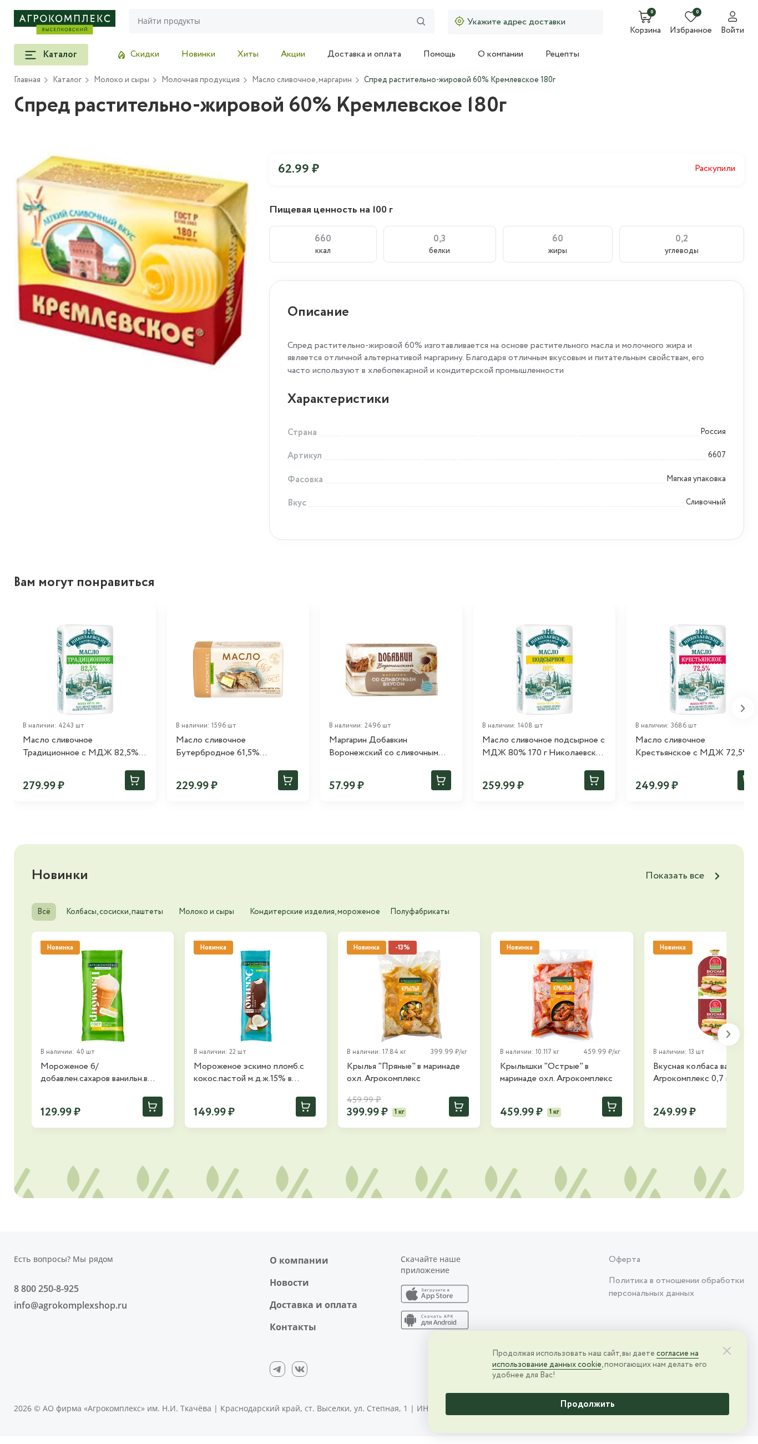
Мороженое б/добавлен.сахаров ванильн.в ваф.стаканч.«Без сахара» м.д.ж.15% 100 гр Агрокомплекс (101, 1073)
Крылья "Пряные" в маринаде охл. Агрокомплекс (403, 1073)
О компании (500, 54)
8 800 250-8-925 (46, 1289)
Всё (43, 911)
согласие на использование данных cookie (595, 1359)
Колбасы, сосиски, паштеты (114, 911)
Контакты (293, 1327)
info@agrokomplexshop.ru (70, 1305)
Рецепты (562, 54)
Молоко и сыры (206, 911)
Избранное (691, 31)
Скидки (144, 54)
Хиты (248, 54)
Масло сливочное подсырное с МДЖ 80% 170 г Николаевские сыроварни (543, 746)
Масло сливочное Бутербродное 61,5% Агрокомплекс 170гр (218, 746)
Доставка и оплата (364, 54)
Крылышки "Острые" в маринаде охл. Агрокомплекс (556, 1073)
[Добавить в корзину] (135, 780)
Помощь (439, 54)
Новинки (198, 54)
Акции (293, 54)
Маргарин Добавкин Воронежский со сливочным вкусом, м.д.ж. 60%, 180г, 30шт (387, 746)
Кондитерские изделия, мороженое (315, 911)
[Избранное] (142, 618)
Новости (289, 1282)
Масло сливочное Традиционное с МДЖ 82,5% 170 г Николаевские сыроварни (83, 746)
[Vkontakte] (299, 1369)
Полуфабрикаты (419, 911)
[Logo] (64, 22)
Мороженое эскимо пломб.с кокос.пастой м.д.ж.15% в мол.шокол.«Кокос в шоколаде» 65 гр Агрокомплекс (255, 1073)
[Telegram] (277, 1369)
